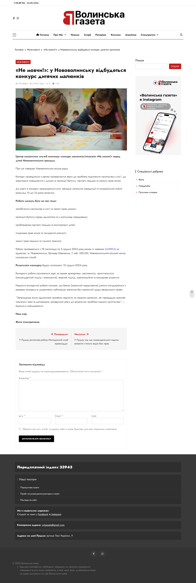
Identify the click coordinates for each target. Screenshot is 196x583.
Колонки (116, 35)
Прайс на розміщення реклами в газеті (39, 493)
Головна (44, 35)
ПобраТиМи (144, 186)
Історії (87, 35)
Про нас (58, 35)
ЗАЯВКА (110, 249)
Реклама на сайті (28, 500)
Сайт (93, 416)
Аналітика (130, 35)
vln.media (23, 83)
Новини (75, 35)
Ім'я (22, 416)
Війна (141, 179)
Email (59, 416)
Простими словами (148, 192)
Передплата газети (29, 487)
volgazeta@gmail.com (53, 525)
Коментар (25, 378)
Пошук (139, 60)
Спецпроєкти (148, 35)
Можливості (23, 62)
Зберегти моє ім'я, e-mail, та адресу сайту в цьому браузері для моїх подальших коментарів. (70, 429)
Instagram (56, 514)
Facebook (43, 514)
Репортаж (100, 35)
